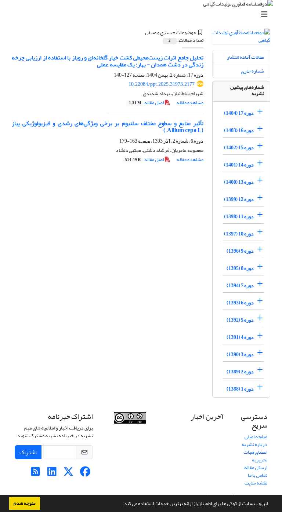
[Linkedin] (52, 474)
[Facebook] (85, 474)
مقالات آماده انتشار (245, 57)
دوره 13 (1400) (239, 182)
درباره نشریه (254, 444)
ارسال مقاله (255, 467)
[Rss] (35, 474)
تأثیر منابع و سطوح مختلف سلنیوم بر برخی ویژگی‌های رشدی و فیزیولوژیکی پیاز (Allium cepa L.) (107, 127)
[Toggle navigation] (143, 14)
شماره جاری (252, 71)
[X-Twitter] (68, 474)
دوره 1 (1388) (240, 389)
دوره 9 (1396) (240, 251)
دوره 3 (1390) (240, 354)
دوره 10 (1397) (239, 234)
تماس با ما (257, 475)
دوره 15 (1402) (239, 148)
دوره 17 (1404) (239, 113)
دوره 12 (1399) (239, 199)
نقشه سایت (256, 483)
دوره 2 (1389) (240, 372)
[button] (120, 504)
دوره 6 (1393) (240, 303)
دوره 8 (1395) (240, 268)
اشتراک (28, 452)
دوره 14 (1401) (239, 165)
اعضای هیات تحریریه (255, 456)
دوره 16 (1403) (239, 130)
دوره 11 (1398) (239, 217)
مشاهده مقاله (190, 102)
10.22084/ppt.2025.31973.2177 (162, 84)
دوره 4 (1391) (240, 337)
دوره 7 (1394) (240, 285)
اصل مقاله (146, 102)
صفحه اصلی (256, 437)
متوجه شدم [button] (25, 503)
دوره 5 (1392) (240, 320)
